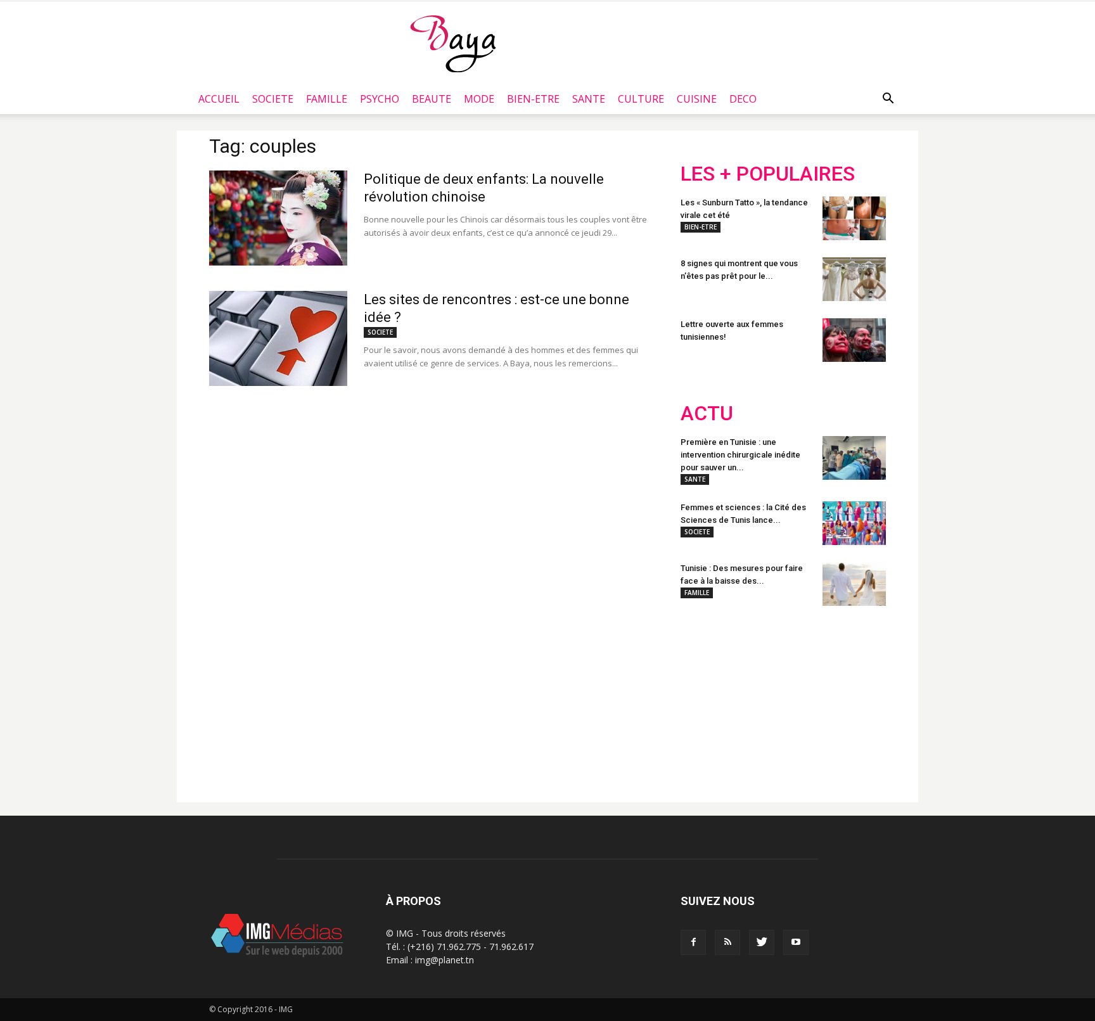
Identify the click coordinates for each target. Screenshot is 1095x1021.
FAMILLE (326, 99)
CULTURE (641, 99)
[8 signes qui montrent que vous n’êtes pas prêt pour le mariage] (854, 279)
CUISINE (697, 99)
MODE (479, 99)
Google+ (848, 699)
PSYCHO (379, 99)
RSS (799, 699)
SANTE (588, 99)
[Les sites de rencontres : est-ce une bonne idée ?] (278, 338)
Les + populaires (768, 174)
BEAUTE (431, 99)
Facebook (704, 699)
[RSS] (727, 942)
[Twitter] (761, 942)
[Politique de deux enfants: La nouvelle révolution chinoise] (278, 218)
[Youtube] (796, 942)
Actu (707, 413)
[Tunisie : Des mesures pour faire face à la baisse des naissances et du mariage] (854, 584)
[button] (888, 99)
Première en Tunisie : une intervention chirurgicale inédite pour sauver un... (740, 454)
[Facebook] (693, 942)
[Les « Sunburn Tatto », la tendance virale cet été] (854, 218)
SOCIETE (272, 99)
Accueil (219, 99)
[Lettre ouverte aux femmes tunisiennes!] (854, 340)
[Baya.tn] (452, 43)
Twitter (752, 699)
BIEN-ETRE (533, 99)
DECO (743, 99)
